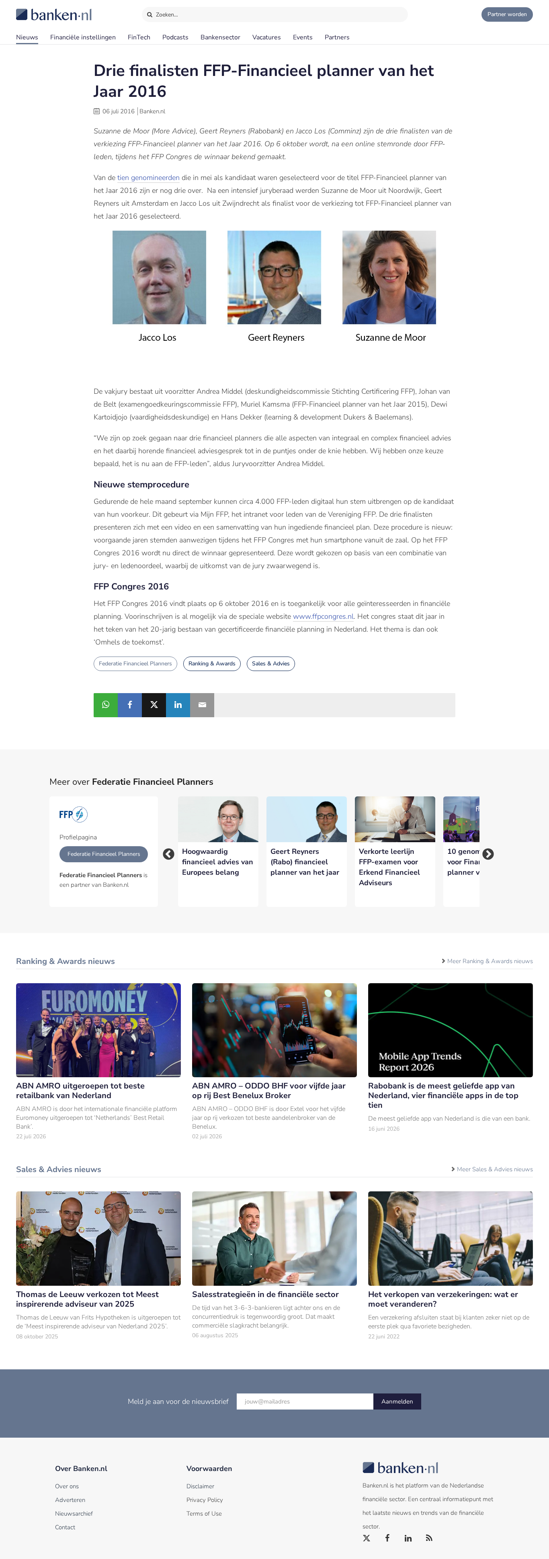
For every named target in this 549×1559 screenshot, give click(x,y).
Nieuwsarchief (74, 1514)
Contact (65, 1527)
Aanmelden (397, 1401)
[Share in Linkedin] (178, 705)
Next (485, 852)
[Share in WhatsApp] (106, 705)
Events (303, 37)
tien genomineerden (148, 177)
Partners (337, 37)
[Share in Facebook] (130, 705)
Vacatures (266, 37)
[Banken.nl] (34, 9)
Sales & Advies (271, 663)
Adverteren (70, 1500)
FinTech (139, 37)
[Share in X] (154, 705)
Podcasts (175, 37)
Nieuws (27, 37)
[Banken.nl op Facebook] (387, 1538)
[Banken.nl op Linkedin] (408, 1538)
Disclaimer (200, 1486)
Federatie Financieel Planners (135, 663)
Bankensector (220, 37)
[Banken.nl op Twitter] (367, 1538)
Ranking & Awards (212, 663)
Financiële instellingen (83, 37)
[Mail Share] (202, 705)
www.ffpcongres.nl (323, 616)
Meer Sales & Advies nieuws (495, 1169)
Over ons (67, 1486)
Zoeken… (166, 14)
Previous (166, 852)
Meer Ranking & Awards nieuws (490, 961)
